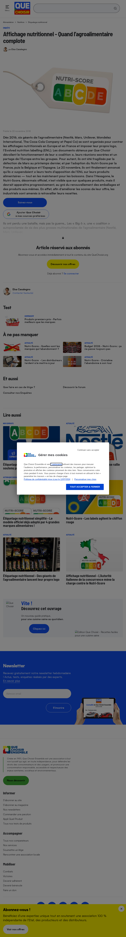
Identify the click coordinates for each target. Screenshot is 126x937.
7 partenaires (56, 464)
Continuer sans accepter (88, 450)
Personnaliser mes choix (85, 479)
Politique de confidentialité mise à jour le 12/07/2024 (47, 479)
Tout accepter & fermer (85, 487)
